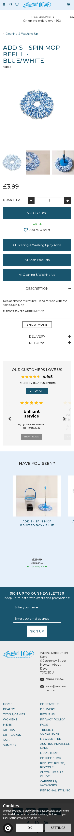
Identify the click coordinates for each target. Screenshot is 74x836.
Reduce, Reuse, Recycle (52, 765)
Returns (47, 714)
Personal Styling (55, 790)
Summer (10, 745)
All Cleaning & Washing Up (37, 274)
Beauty (9, 709)
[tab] (37, 289)
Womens (10, 719)
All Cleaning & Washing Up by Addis (37, 245)
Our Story (49, 753)
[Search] (11, 4)
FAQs (44, 724)
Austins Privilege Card (55, 746)
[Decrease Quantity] (31, 200)
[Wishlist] (17, 4)
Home (7, 704)
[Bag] (68, 4)
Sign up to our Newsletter (37, 596)
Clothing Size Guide (52, 774)
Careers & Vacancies (48, 783)
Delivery (47, 709)
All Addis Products (37, 260)
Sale (6, 740)
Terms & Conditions (50, 731)
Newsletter (50, 739)
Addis (7, 67)
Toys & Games (14, 714)
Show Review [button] (31, 436)
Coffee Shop (50, 758)
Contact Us (49, 704)
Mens (7, 724)
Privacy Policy (52, 719)
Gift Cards (12, 735)
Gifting (9, 729)
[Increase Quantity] (67, 200)
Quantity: (11, 200)
